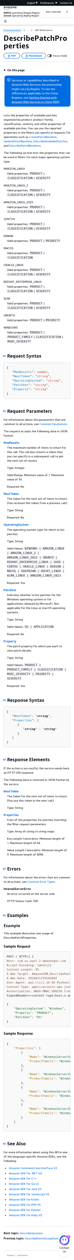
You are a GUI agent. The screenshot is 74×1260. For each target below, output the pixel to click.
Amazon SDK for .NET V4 (25, 1173)
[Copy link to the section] (4, 356)
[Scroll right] (66, 12)
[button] (14, 70)
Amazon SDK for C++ (22, 1178)
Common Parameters (53, 424)
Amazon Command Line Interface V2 (33, 1168)
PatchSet (21, 385)
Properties (23, 720)
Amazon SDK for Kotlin (24, 1199)
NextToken (22, 376)
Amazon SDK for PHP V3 (25, 1204)
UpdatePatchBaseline (18, 141)
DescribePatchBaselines (25, 145)
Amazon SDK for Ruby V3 (25, 1215)
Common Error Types (41, 881)
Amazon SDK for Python (24, 1210)
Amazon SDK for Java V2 (25, 1189)
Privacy (10, 1255)
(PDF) (56, 102)
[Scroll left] (43, 12)
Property (21, 389)
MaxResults (23, 372)
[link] (43, 30)
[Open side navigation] (5, 21)
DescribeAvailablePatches (50, 141)
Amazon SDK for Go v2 (24, 1184)
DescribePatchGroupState (42, 1238)
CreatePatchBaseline (43, 137)
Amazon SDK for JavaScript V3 (29, 1194)
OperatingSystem (27, 380)
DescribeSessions (31, 1233)
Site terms (23, 1255)
